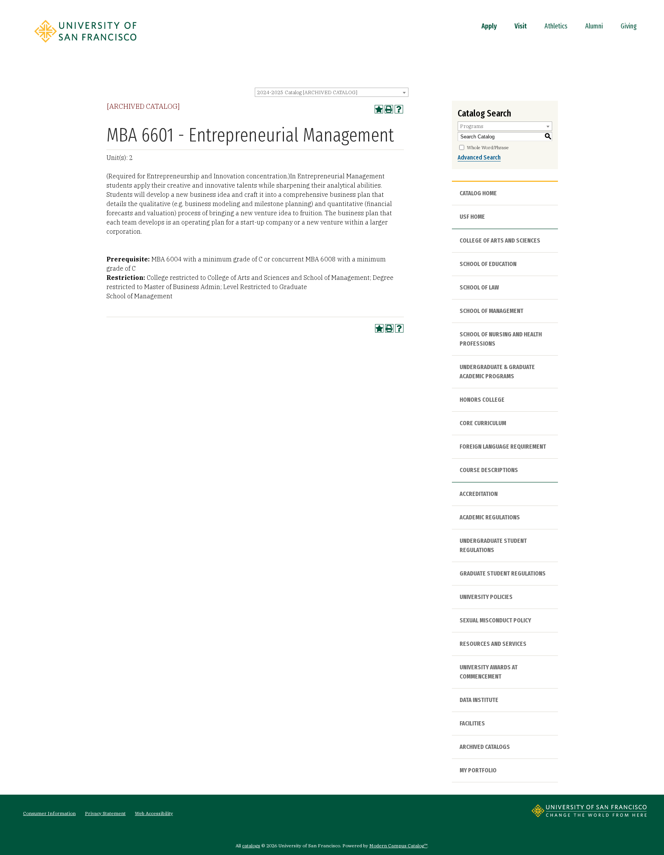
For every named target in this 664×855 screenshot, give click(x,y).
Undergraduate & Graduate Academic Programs (497, 371)
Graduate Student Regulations (503, 573)
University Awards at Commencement (489, 672)
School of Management (491, 310)
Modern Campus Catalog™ (398, 845)
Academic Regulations (490, 517)
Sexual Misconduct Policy (495, 620)
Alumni (594, 26)
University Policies (486, 596)
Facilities (472, 723)
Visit (521, 26)
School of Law (479, 287)
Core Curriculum (483, 423)
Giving (629, 26)
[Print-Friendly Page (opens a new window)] (389, 109)
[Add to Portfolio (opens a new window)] (379, 109)
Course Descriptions (489, 470)
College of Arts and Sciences (500, 240)
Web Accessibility (154, 813)
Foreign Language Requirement (503, 446)
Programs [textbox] (471, 126)
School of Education (488, 264)
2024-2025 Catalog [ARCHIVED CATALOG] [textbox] (307, 92)
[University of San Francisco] (85, 45)
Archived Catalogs (485, 746)
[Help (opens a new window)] (399, 109)
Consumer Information (49, 813)
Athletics (556, 26)
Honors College (482, 399)
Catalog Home (478, 193)
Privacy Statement (105, 813)
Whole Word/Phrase (488, 147)
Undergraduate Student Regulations (493, 545)
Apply (489, 26)
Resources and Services (493, 643)
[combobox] (331, 92)
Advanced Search (479, 157)
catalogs (251, 845)
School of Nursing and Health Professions (501, 339)
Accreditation (479, 493)
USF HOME (472, 216)
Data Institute (479, 700)
